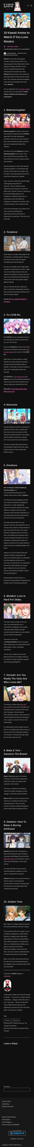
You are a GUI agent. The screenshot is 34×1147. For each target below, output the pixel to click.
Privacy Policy (6, 1101)
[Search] (28, 5)
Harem (7, 1020)
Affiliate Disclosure (8, 1106)
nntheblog (7, 976)
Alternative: (7, 1086)
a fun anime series (19, 376)
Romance (16, 1020)
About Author (6, 1119)
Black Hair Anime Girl (10, 859)
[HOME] (4, 46)
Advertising (5, 1104)
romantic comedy (24, 89)
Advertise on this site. (17, 1139)
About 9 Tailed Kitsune (9, 1117)
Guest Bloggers (7, 1122)
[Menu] (31, 5)
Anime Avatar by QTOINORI (10, 1124)
